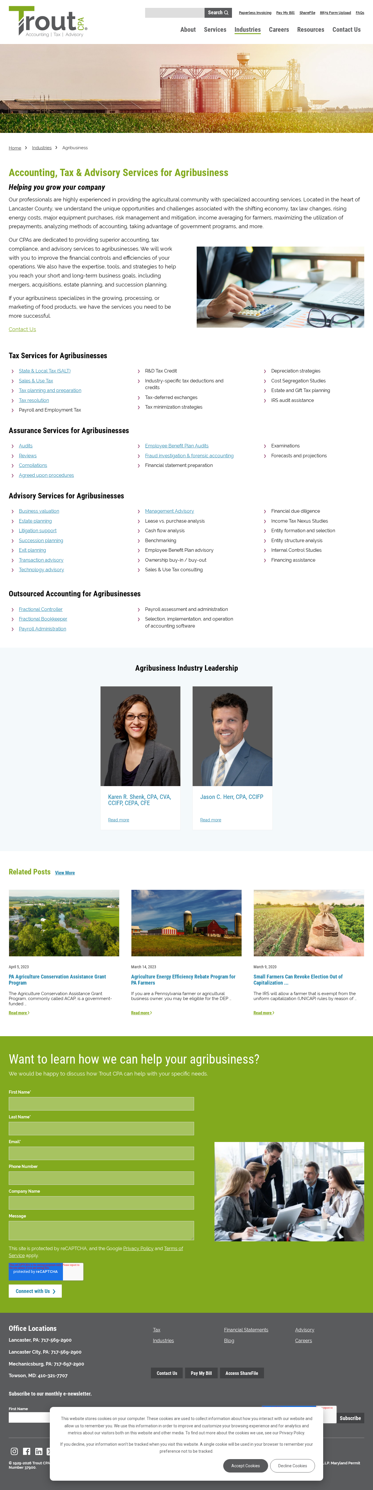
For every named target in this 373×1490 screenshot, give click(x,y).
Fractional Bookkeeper (43, 619)
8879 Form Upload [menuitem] (335, 12)
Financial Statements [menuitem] (246, 1330)
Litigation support (38, 530)
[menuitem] (14, 1451)
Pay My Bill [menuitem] (285, 12)
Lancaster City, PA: (29, 1352)
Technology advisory (41, 569)
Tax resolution (34, 400)
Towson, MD (22, 1375)
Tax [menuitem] (156, 1330)
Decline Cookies (292, 1465)
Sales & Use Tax (36, 381)
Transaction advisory (41, 560)
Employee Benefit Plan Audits (177, 446)
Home (15, 147)
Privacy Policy (138, 1248)
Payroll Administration (42, 629)
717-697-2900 (69, 1364)
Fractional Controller (41, 609)
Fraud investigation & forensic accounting (189, 455)
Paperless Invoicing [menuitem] (255, 12)
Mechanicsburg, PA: (31, 1364)
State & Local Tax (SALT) (45, 371)
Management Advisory (169, 511)
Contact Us (346, 29)
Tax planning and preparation (50, 390)
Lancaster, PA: (24, 1340)
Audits (26, 446)
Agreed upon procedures (46, 475)
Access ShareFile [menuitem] (242, 1373)
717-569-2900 (56, 1340)
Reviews (28, 455)
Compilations (33, 465)
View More (65, 872)
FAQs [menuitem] (360, 12)
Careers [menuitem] (303, 1340)
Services (215, 29)
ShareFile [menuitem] (307, 12)
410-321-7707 (53, 1375)
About (188, 29)
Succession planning (41, 540)
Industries (248, 29)
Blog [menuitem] (229, 1340)
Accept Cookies (245, 1465)
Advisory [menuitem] (304, 1330)
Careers (279, 29)
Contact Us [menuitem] (167, 1373)
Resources (310, 29)
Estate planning (35, 521)
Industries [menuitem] (163, 1340)
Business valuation (39, 511)
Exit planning (32, 550)
